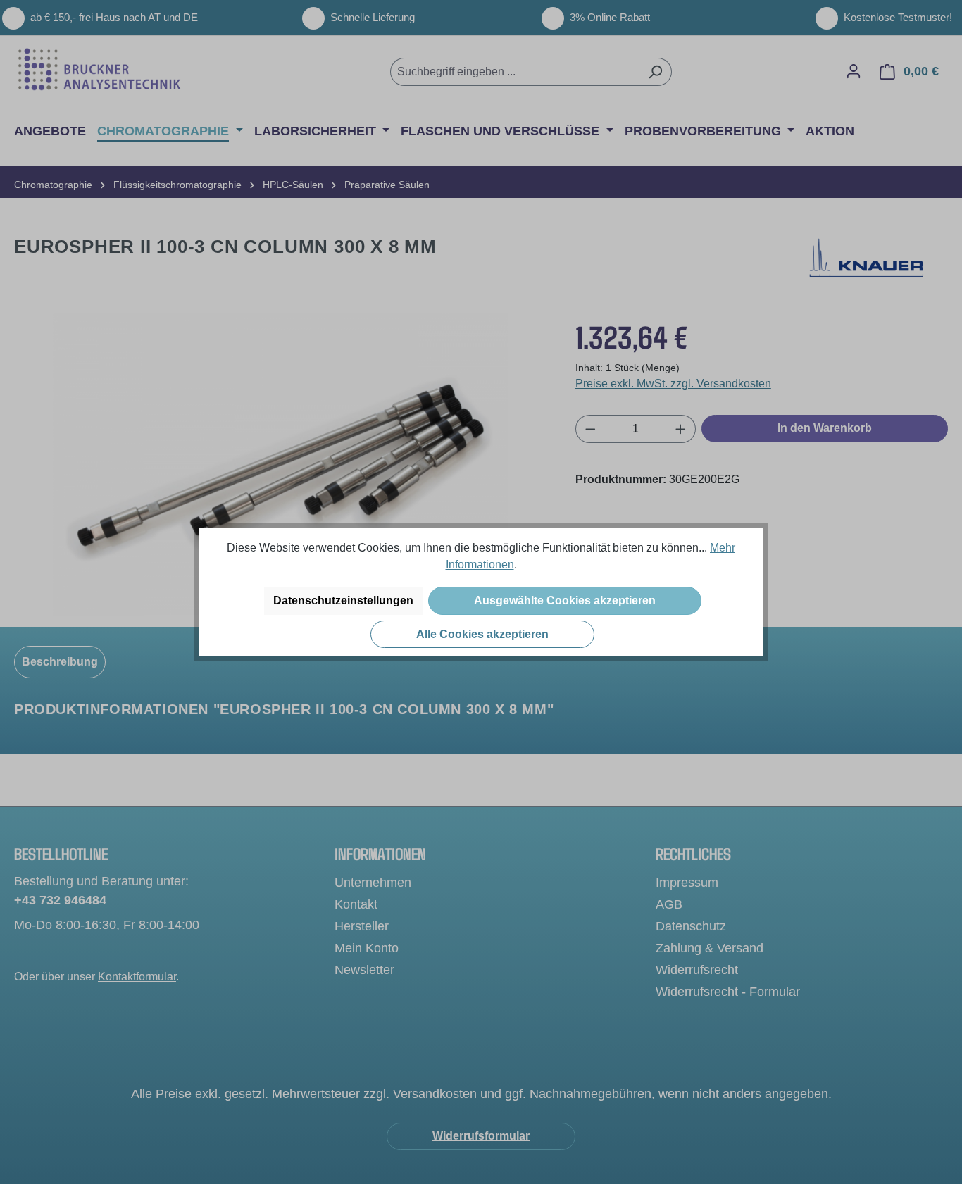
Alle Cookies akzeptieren (482, 634)
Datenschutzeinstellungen (343, 600)
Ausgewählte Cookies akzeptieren (565, 600)
